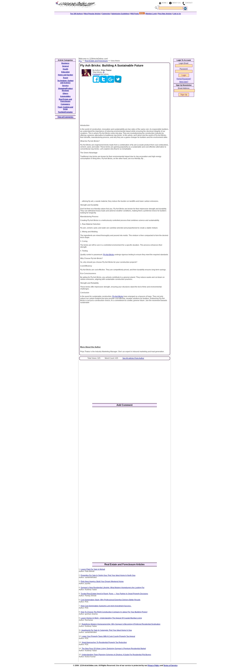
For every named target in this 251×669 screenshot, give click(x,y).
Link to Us (177, 14)
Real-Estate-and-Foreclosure (96, 61)
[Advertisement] (125, 36)
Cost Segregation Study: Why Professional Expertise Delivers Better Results (110, 600)
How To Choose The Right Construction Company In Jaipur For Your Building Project (114, 612)
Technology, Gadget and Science (65, 82)
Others (65, 93)
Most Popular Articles (92, 14)
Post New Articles (165, 14)
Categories (106, 14)
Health (65, 69)
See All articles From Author (133, 358)
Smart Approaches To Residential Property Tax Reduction (104, 642)
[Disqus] (124, 447)
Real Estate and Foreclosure (65, 100)
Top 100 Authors (76, 14)
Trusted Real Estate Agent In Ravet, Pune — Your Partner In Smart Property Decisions (114, 594)
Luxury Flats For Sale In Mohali (93, 569)
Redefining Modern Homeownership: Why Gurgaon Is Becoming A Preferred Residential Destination (121, 624)
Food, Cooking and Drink (65, 108)
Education (65, 72)
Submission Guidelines (120, 14)
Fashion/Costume (65, 112)
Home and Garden (65, 75)
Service (65, 86)
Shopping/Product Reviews (65, 90)
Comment (96, 74)
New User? (183, 82)
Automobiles (65, 96)
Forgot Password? (184, 79)
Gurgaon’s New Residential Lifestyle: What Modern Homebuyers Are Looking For (112, 588)
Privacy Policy (153, 666)
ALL (80, 61)
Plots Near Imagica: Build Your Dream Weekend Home (102, 581)
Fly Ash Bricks (108, 255)
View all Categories (65, 117)
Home (164, 3)
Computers (65, 104)
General (65, 66)
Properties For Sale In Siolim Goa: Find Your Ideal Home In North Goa (108, 575)
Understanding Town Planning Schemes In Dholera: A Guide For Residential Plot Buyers (116, 655)
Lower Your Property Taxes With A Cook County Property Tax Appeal (108, 636)
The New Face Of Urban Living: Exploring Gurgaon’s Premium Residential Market (114, 649)
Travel (65, 78)
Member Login (151, 14)
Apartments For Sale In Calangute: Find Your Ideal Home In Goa (106, 630)
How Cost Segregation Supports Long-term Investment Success (106, 606)
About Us (176, 3)
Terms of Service (170, 666)
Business (65, 63)
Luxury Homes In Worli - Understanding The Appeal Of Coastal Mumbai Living (111, 618)
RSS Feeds (135, 14)
